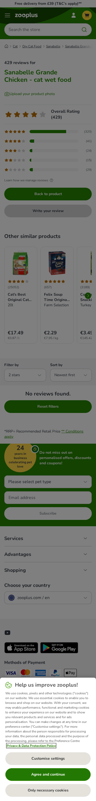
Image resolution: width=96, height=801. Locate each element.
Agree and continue (48, 774)
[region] (48, 739)
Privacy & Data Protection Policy (31, 746)
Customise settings (48, 758)
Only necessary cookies (48, 790)
